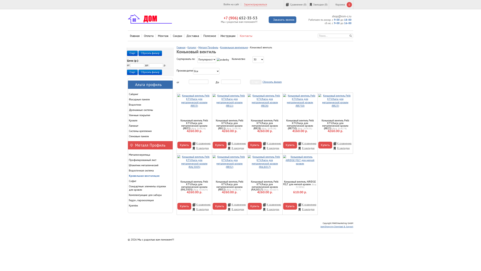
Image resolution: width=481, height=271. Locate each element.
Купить (184, 145)
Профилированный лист (142, 160)
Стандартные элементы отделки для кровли (147, 188)
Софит (132, 181)
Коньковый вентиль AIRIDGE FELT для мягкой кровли (299, 183)
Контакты (246, 36)
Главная (135, 36)
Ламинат (133, 125)
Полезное (209, 36)
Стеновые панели (139, 136)
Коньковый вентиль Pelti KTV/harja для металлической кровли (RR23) (335, 124)
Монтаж (163, 36)
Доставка (192, 36)
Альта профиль (148, 84)
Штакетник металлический (143, 165)
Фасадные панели (139, 99)
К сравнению (203, 143)
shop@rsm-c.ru (341, 16)
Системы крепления (140, 131)
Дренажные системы (141, 110)
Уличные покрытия (139, 115)
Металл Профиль (208, 47)
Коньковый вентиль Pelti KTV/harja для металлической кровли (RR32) (229, 185)
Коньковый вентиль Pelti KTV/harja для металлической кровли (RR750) (300, 124)
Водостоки (135, 104)
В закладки (202, 148)
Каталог (192, 47)
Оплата (149, 36)
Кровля (133, 120)
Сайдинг (133, 94)
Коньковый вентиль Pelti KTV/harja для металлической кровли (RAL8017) (264, 185)
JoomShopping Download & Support (337, 226)
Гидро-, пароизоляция (141, 200)
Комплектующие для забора (145, 195)
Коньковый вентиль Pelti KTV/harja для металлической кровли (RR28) (264, 124)
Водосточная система (141, 170)
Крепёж (133, 205)
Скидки (177, 36)
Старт (132, 53)
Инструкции (227, 36)
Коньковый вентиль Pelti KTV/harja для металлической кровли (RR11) (229, 124)
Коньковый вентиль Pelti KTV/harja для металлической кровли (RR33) (194, 124)
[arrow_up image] (223, 59)
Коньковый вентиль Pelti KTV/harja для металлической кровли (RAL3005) (194, 185)
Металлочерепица (139, 154)
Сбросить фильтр (272, 82)
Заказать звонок (283, 19)
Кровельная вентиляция (234, 47)
